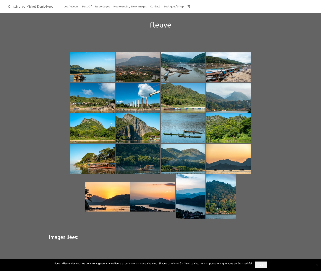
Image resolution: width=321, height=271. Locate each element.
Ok (261, 264)
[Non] (316, 265)
